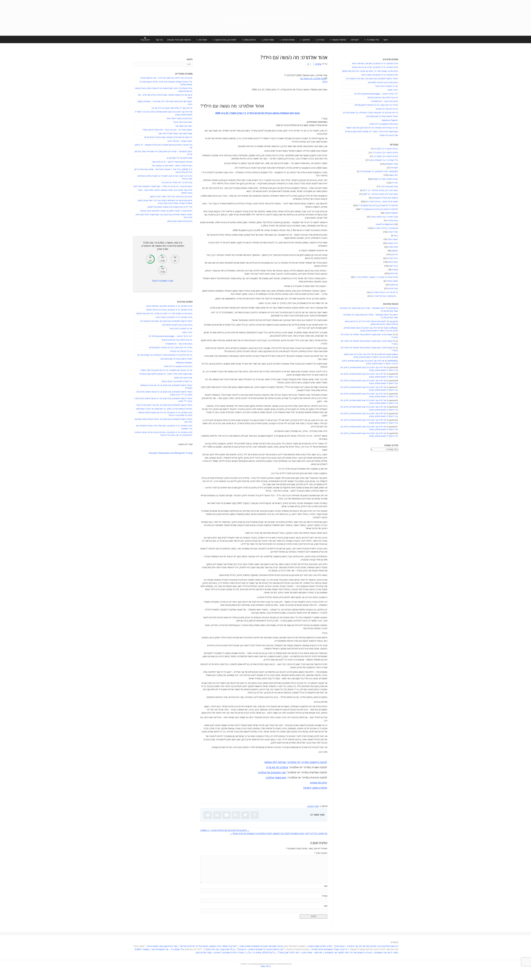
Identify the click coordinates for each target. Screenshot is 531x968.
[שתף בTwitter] (245, 814)
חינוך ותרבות (393, 288)
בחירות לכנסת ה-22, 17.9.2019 (385, 152)
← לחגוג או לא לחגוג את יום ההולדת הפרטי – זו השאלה (224, 830)
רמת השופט (393, 175)
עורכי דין (395, 183)
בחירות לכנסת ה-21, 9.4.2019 (386, 149)
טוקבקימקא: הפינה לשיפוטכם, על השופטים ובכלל (379, 171)
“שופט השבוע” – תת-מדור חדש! (179, 141)
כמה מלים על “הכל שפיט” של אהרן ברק (177, 182)
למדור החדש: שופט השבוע (320, 946)
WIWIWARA (393, 361)
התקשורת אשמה (391, 213)
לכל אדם (394, 254)
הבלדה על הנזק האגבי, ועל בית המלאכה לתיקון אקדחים (376, 105)
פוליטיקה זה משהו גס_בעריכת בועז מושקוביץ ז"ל (379, 209)
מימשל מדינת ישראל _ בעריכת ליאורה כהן (382, 201)
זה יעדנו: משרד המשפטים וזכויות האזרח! (329, 949)
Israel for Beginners (385, 224)
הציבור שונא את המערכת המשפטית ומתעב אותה (261, 946)
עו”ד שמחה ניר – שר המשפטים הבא (168, 949)
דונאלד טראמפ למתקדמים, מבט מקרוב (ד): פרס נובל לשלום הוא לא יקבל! (164, 405)
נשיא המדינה (393, 220)
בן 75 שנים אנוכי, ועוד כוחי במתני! (220, 949)
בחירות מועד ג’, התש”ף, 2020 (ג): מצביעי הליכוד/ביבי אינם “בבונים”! (166, 211)
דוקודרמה (355, 40)
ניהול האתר (265, 966)
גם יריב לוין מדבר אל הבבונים (387, 109)
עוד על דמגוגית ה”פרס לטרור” (386, 86)
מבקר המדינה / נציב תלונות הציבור (384, 217)
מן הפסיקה (394, 285)
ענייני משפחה (392, 243)
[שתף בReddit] (208, 814)
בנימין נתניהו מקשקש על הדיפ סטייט (383, 124)
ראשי (386, 40)
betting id (393, 308)
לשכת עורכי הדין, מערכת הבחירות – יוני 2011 (380, 190)
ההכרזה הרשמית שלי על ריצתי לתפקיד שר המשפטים (348, 952)
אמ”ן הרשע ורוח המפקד (388, 135)
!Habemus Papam (390, 120)
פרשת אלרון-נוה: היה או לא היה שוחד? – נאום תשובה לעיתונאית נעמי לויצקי (162, 186)
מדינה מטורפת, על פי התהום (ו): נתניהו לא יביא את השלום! (375, 67)
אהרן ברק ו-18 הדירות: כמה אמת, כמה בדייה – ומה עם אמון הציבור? (166, 78)
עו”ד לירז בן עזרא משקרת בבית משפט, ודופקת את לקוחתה (169, 207)
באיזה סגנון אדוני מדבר (389, 186)
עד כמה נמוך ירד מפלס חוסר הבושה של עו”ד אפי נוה (172, 108)
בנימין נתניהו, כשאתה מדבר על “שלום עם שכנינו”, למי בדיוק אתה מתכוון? (370, 71)
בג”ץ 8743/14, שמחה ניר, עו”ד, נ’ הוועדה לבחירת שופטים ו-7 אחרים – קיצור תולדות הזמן (235, 952)
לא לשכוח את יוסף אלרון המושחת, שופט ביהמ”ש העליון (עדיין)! (168, 137)
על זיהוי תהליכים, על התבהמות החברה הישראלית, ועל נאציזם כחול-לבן (370, 113)
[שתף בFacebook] (255, 814)
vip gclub (393, 321)
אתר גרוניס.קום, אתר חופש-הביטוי (162, 946)
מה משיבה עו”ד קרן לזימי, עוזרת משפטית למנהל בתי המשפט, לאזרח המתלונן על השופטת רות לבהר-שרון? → (278, 833)
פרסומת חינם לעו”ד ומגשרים (179, 40)
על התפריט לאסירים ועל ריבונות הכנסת (177, 381)
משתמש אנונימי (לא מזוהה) (387, 354)
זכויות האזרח (393, 247)
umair (395, 315)
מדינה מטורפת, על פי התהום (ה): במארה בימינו (379, 75)
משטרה (395, 270)
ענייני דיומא (393, 266)
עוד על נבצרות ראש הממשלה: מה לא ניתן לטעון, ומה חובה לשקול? (372, 128)
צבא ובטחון (393, 273)
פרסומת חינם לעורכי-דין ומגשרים (385, 198)
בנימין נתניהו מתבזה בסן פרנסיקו (179, 221)
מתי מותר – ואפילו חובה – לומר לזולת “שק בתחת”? (300, 952)
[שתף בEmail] (226, 814)
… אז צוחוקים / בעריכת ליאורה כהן (384, 296)
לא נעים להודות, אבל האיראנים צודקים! (382, 97)
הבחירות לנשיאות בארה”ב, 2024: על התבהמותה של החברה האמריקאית (164, 409)
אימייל (324, 896)
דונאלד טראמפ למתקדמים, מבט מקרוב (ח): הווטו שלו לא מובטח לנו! (372, 78)
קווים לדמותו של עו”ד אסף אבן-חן (179, 158)
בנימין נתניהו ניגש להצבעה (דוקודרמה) (383, 82)
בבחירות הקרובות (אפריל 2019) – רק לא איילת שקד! (172, 162)
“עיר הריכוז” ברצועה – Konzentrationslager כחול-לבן (376, 94)
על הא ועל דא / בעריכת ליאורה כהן (384, 292)
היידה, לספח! (393, 90)
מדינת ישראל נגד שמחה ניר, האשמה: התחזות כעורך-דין (376, 277)
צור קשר (159, 40)
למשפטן (395, 251)
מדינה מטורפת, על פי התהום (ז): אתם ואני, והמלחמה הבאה (375, 63)
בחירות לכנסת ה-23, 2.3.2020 (386, 156)
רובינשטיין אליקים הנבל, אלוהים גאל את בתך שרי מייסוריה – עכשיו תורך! (366, 946)
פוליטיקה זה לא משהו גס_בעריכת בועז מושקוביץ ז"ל (378, 205)
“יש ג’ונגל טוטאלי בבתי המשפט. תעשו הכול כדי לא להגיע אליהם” (208, 946)
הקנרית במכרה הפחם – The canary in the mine (172, 165)
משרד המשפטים (391, 164)
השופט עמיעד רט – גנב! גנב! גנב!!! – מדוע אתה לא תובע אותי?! (167, 130)
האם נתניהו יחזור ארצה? (182, 122)
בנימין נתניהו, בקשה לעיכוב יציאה (179, 118)
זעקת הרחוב (393, 262)
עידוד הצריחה (392, 258)
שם (325, 886)
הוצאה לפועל (392, 239)
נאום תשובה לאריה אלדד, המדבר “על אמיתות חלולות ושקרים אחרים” (371, 131)
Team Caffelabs (390, 328)
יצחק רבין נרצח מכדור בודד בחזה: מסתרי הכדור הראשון (171, 196)
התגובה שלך (320, 853)
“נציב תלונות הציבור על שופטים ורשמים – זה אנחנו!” (260, 949)
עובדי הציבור (393, 232)
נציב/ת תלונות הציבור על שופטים (385, 179)
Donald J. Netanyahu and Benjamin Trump (171, 453)
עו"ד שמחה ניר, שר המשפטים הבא (384, 160)
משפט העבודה (392, 281)
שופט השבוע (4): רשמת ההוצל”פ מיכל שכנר (175, 133)
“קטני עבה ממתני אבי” (183, 126)
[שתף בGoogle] (236, 814)
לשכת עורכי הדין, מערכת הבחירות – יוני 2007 (380, 194)
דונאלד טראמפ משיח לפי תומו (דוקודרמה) (382, 116)
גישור (396, 235)
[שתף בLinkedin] (217, 814)
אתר (325, 906)
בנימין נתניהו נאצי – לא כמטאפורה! (384, 101)
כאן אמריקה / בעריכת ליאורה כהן (385, 228)
